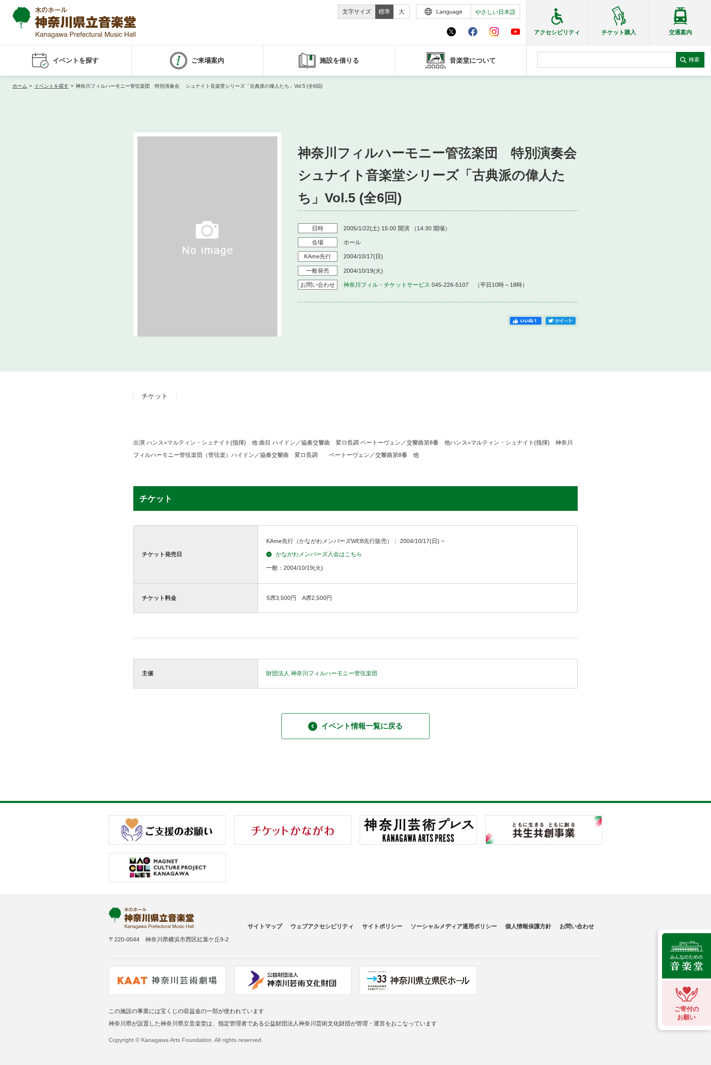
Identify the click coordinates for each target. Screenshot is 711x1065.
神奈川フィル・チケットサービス (387, 284)
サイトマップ (265, 926)
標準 (384, 11)
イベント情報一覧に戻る (362, 726)
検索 (694, 59)
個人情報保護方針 (528, 926)
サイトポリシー (382, 926)
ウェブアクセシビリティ (322, 926)
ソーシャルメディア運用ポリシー (454, 926)
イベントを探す (51, 86)
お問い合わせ (577, 926)
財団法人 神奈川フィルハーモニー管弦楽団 (321, 673)
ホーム (19, 86)
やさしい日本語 (495, 12)
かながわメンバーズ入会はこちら (319, 554)
